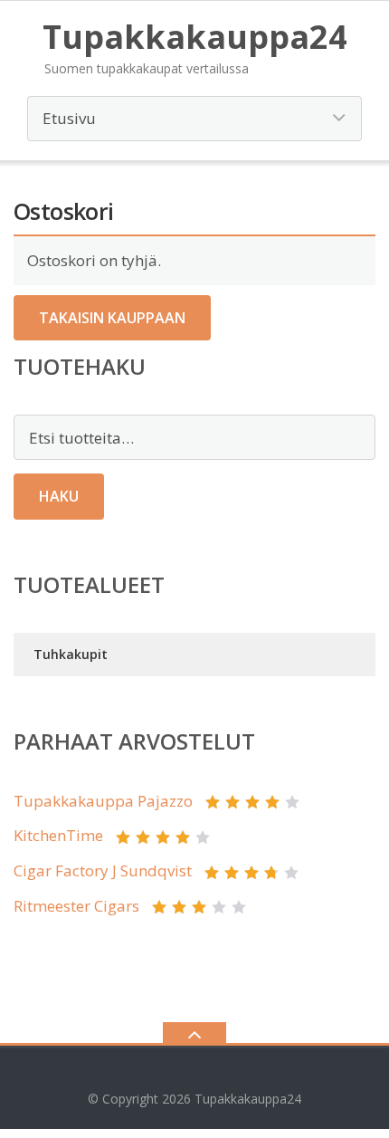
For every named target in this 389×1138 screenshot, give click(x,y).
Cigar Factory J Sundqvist (103, 870)
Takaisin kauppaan (112, 318)
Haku (59, 496)
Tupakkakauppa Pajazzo (103, 800)
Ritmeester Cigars (76, 905)
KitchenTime (58, 835)
